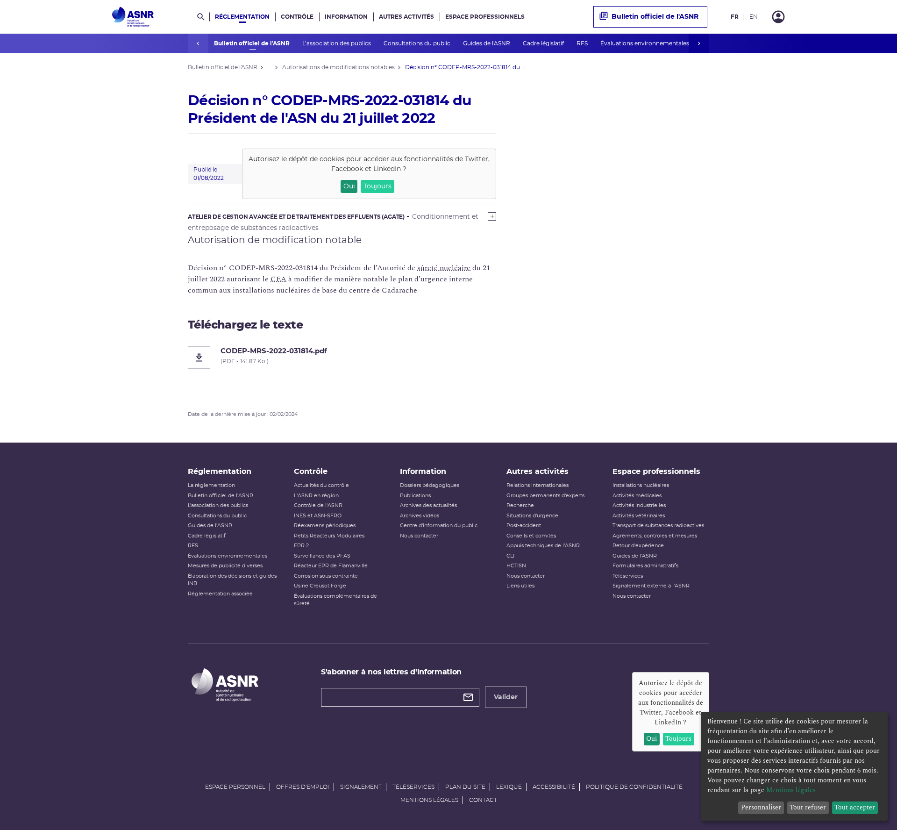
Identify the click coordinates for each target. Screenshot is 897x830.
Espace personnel (235, 787)
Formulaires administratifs (645, 565)
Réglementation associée (220, 593)
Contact (483, 800)
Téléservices (627, 576)
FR (735, 17)
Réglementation (242, 17)
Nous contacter (419, 535)
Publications (415, 495)
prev (198, 43)
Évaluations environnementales (645, 43)
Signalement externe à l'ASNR (651, 585)
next (699, 43)
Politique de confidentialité (634, 787)
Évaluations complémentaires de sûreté (335, 600)
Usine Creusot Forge (320, 585)
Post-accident (523, 525)
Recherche (520, 505)
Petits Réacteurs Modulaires (329, 535)
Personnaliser (761, 807)
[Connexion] (778, 16)
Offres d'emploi (302, 787)
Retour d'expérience (638, 545)
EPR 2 (301, 545)
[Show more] (492, 216)
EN (753, 17)
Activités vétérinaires (638, 515)
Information (346, 17)
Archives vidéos (419, 515)
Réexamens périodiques (325, 525)
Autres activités (406, 17)
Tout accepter (854, 807)
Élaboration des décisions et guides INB (232, 580)
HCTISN (516, 565)
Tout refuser (808, 807)
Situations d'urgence (532, 515)
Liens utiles (520, 585)
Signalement (361, 787)
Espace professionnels (485, 17)
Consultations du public (418, 43)
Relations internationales (537, 485)
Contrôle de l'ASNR (318, 505)
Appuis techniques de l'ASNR (543, 545)
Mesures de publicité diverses (225, 565)
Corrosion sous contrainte (326, 576)
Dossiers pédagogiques (429, 485)
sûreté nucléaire (443, 267)
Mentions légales (429, 800)
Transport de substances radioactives (658, 525)
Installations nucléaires (640, 485)
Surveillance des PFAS (322, 555)
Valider (506, 697)
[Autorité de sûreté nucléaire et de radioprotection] (133, 17)
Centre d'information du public (438, 525)
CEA (278, 279)
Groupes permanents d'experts (545, 495)
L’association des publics (337, 43)
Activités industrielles (639, 505)
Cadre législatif (544, 43)
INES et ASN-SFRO (318, 515)
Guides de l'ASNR (487, 43)
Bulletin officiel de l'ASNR (252, 43)
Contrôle (297, 17)
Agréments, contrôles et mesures (654, 535)
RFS (583, 43)
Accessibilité (554, 787)
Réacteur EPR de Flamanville (331, 565)
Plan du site (465, 787)
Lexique (509, 787)
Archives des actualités (428, 505)
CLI (510, 555)
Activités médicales (637, 495)
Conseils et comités (531, 535)
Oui (349, 186)
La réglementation (211, 485)
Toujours (377, 186)
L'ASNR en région (316, 495)
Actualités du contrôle (321, 485)
